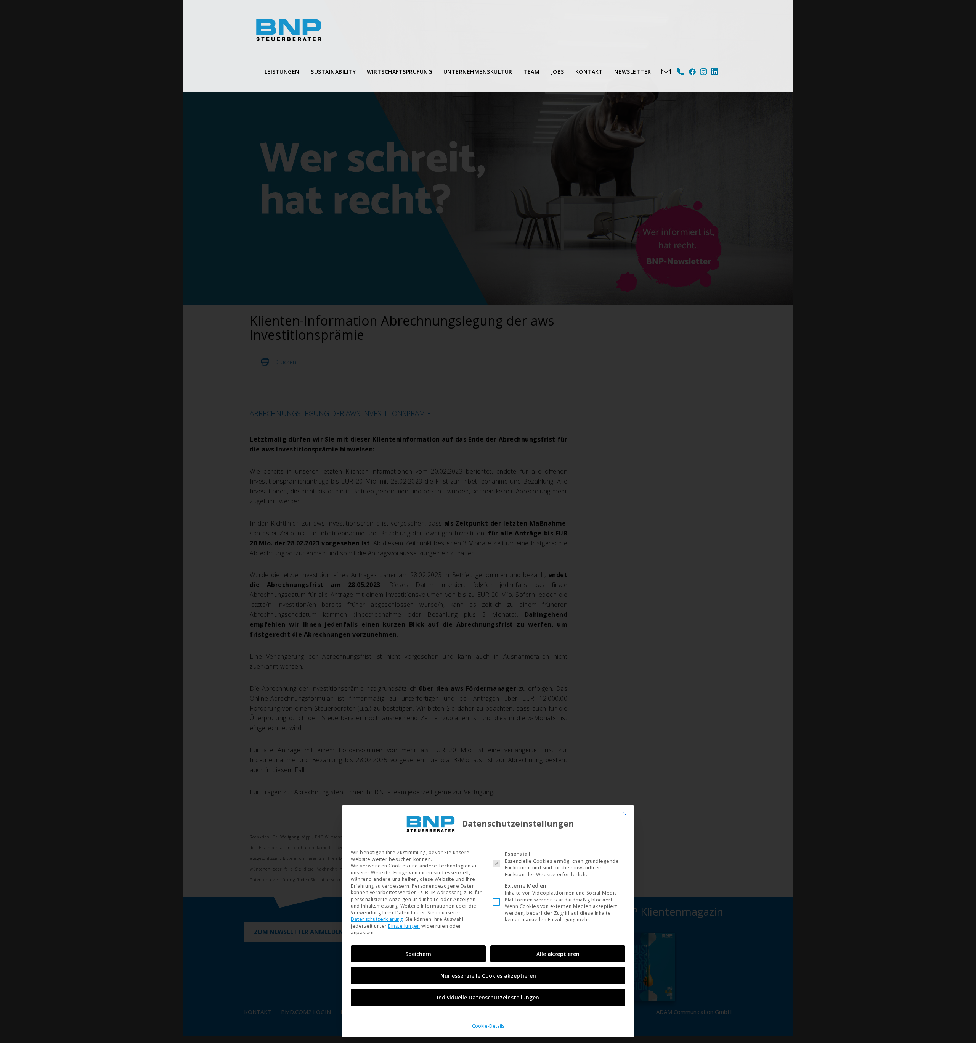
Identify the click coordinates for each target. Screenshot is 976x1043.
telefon (681, 72)
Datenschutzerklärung (377, 919)
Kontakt (589, 71)
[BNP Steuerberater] (288, 30)
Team (531, 71)
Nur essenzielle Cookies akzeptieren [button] (488, 975)
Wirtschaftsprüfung (399, 71)
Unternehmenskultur (477, 71)
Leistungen (282, 71)
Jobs (557, 71)
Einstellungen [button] (404, 926)
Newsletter (632, 71)
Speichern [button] (418, 954)
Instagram (703, 72)
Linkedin (714, 72)
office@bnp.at (666, 72)
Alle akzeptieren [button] (558, 954)
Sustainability (333, 71)
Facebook (692, 72)
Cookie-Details (488, 1026)
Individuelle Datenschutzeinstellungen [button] (488, 997)
